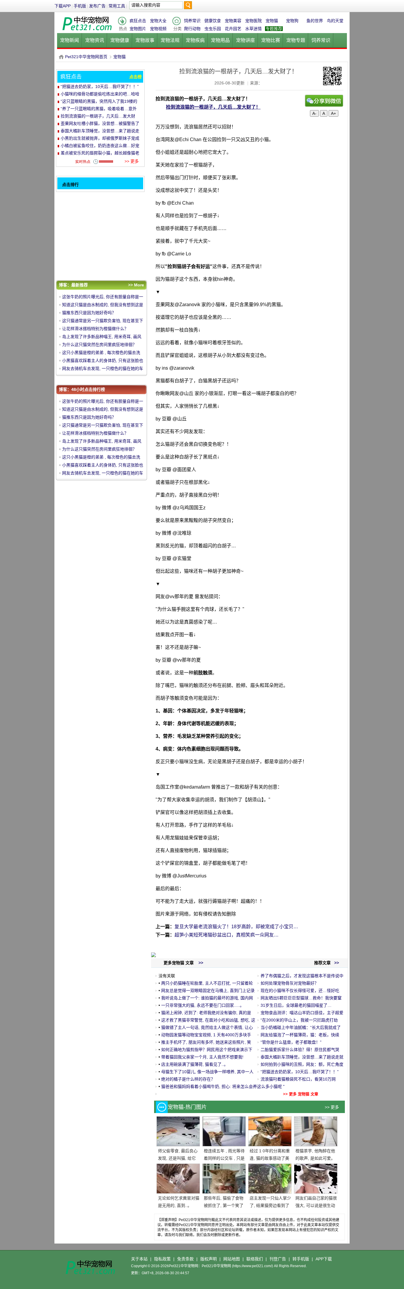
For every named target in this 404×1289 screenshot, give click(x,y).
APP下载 (324, 1259)
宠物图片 (138, 28)
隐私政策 (162, 1259)
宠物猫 (272, 20)
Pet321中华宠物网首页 (86, 56)
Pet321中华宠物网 (61, 57)
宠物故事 (144, 40)
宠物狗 (292, 20)
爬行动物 (192, 28)
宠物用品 (220, 40)
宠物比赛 (270, 40)
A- (314, 113)
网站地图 (231, 1259)
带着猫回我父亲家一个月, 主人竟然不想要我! (202, 1057)
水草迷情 (253, 28)
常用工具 (117, 6)
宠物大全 (158, 20)
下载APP (62, 6)
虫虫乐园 (212, 28)
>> (336, 962)
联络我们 (254, 1259)
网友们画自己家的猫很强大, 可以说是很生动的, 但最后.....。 (316, 1205)
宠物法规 (170, 40)
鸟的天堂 (335, 20)
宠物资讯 (94, 40)
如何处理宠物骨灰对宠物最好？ (290, 983)
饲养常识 (192, 20)
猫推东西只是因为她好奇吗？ (89, 312)
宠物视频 (158, 28)
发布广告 (97, 6)
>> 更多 (332, 1107)
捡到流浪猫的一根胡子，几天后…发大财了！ (213, 107)
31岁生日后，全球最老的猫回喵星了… (296, 1005)
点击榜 (135, 76)
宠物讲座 (245, 40)
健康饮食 (212, 20)
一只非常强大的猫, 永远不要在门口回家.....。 (202, 1005)
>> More (136, 285)
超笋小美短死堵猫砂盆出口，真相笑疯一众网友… (226, 934)
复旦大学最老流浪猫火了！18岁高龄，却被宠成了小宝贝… (236, 926)
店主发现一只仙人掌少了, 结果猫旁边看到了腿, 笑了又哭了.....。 (270, 1205)
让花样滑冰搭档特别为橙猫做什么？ (95, 328)
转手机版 (301, 1259)
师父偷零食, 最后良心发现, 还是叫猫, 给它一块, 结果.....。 (178, 1158)
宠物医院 (253, 20)
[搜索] (188, 6)
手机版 (80, 6)
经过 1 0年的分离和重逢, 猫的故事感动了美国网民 (270, 1158)
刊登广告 (277, 1259)
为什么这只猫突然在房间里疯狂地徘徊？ (99, 344)
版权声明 (208, 1259)
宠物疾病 (195, 40)
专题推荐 (274, 28)
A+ (333, 113)
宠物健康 (119, 40)
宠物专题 (295, 40)
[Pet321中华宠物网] (86, 30)
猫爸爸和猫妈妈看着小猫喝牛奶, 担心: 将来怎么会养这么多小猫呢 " (223, 1086)
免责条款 (185, 1259)
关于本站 (139, 1259)
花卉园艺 (233, 28)
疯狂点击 (138, 20)
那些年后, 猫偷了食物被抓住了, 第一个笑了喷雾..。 (223, 1205)
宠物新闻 (69, 40)
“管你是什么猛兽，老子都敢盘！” (291, 1042)
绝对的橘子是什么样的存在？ (188, 1079)
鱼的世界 (314, 20)
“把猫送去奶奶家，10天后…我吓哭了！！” (300, 1071)
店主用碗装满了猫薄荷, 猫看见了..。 (194, 1064)
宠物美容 (233, 20)
